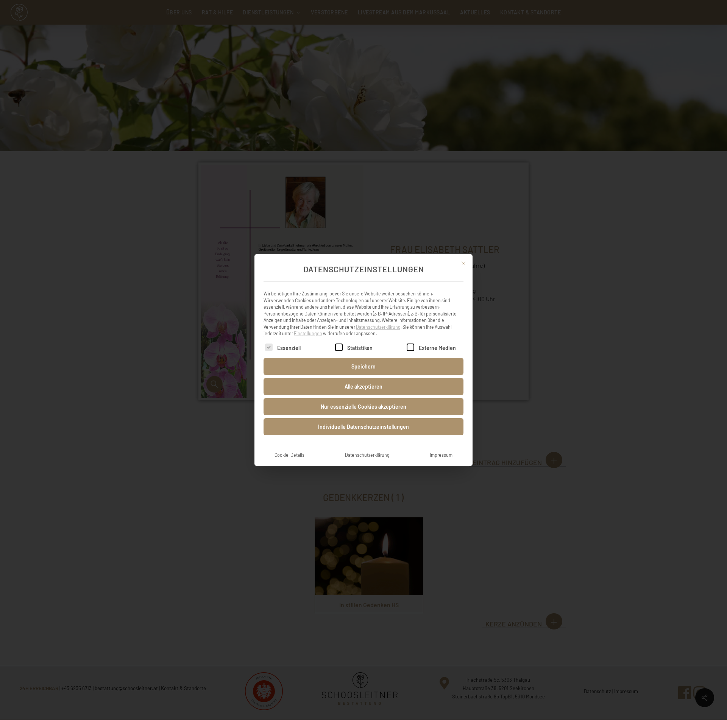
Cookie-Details (289, 455)
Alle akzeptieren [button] (363, 386)
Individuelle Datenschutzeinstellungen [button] (363, 426)
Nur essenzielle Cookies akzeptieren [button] (363, 406)
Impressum (441, 455)
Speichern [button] (363, 366)
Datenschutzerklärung (378, 327)
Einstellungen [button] (308, 333)
